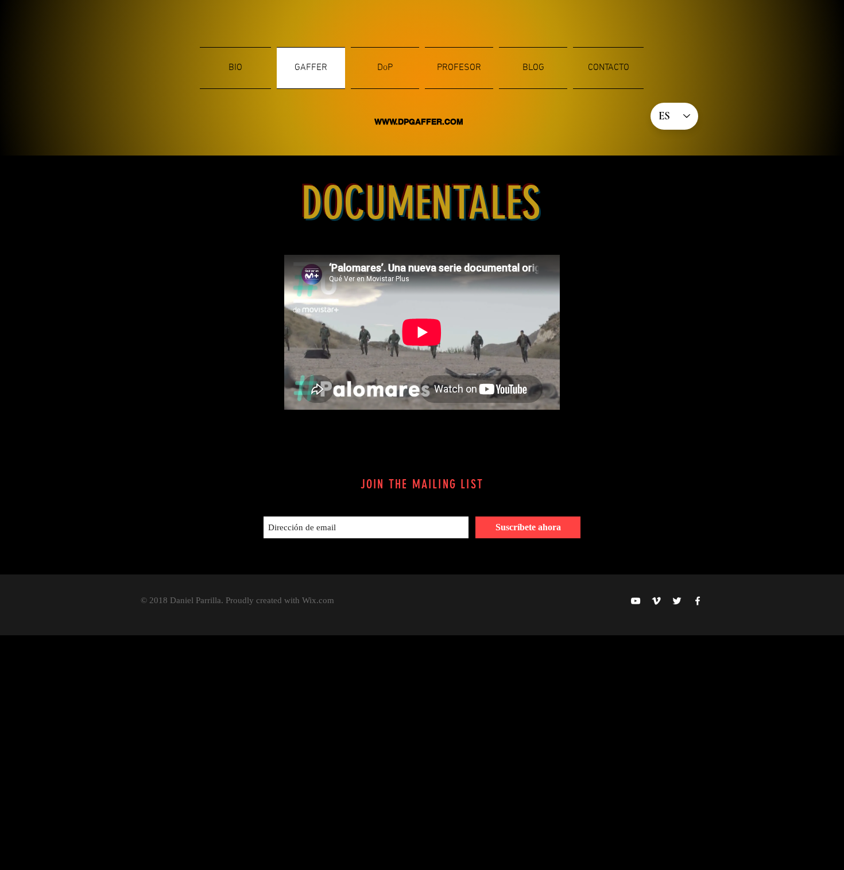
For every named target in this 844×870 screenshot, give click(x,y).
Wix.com (318, 600)
